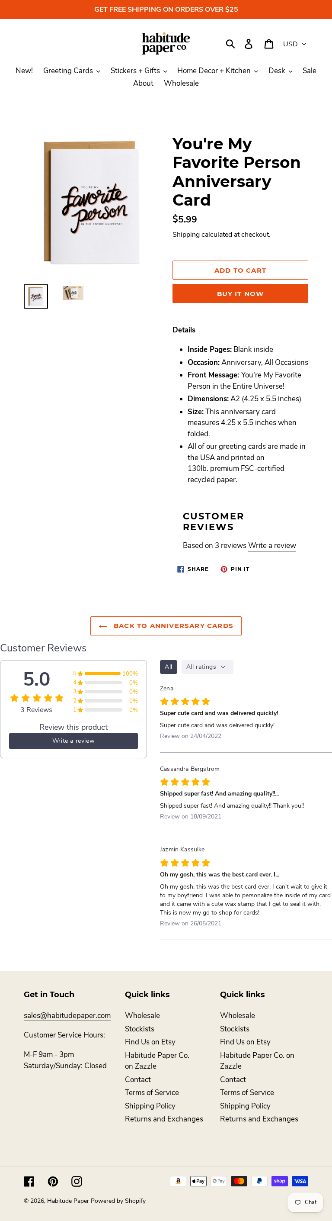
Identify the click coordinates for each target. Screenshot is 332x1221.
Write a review (272, 546)
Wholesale (142, 1016)
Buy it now (240, 294)
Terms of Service (152, 1093)
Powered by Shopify (118, 1201)
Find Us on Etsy (150, 1042)
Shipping (186, 234)
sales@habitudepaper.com (67, 1016)
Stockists (139, 1029)
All (168, 667)
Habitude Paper (68, 1201)
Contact (138, 1080)
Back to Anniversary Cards (172, 626)
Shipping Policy (150, 1106)
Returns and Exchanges (164, 1119)
